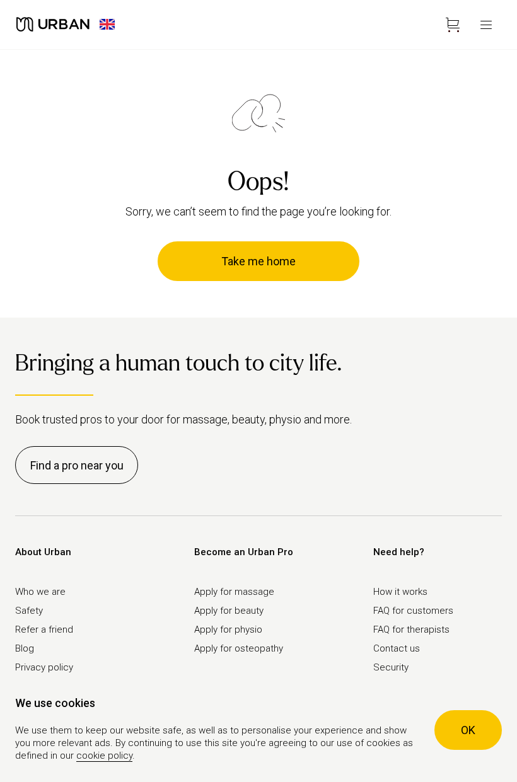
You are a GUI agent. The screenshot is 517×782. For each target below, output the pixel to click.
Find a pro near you (77, 465)
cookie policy (104, 755)
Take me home (258, 261)
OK (468, 730)
